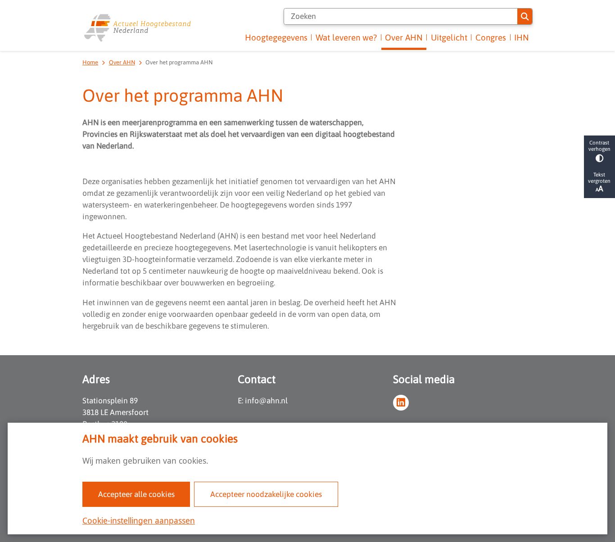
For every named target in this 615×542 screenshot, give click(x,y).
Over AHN (122, 62)
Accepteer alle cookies (136, 494)
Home (90, 62)
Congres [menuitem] (490, 37)
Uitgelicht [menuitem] (449, 37)
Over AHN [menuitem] (403, 37)
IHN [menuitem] (521, 37)
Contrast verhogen (599, 146)
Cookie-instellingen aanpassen (138, 520)
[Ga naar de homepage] (137, 27)
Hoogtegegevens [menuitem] (276, 37)
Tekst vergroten (599, 178)
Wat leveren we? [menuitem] (346, 37)
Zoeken (524, 16)
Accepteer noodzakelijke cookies (266, 494)
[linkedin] (401, 403)
